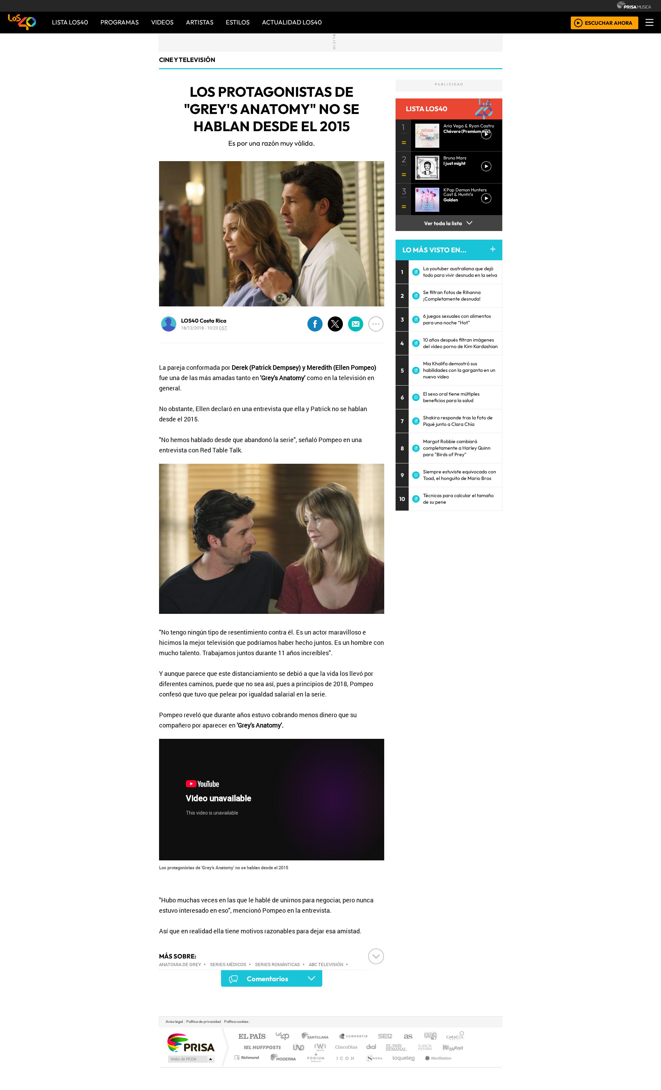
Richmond (247, 1066)
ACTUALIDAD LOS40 (292, 22)
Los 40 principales (285, 1037)
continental (371, 1047)
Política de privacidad (203, 1021)
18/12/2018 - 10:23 (204, 328)
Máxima (390, 1047)
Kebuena (456, 1047)
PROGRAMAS (120, 22)
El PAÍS (252, 1037)
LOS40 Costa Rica (204, 320)
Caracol (455, 1037)
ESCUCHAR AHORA (608, 22)
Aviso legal (174, 1021)
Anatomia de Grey (180, 964)
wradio (319, 1047)
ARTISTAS (199, 22)
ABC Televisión (326, 964)
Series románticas (277, 964)
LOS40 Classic (410, 1047)
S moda (372, 1066)
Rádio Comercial (465, 1066)
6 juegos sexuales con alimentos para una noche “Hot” (457, 319)
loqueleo (401, 1066)
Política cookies (236, 1021)
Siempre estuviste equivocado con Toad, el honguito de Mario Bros (459, 475)
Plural (314, 1066)
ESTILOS (238, 22)
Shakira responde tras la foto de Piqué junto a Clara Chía (458, 421)
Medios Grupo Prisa (190, 1059)
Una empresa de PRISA (191, 1042)
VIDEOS (162, 22)
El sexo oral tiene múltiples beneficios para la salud (451, 397)
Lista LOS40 (70, 22)
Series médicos (228, 964)
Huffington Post (261, 1047)
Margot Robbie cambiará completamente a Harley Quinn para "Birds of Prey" (457, 448)
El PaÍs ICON (344, 1066)
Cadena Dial (431, 1047)
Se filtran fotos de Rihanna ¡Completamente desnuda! (452, 295)
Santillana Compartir (353, 1037)
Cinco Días (345, 1047)
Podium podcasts (247, 1055)
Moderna (281, 1066)
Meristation (434, 1066)
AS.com (407, 1037)
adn (430, 1037)
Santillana (317, 1037)
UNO (299, 1047)
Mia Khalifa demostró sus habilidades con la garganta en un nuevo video (459, 370)
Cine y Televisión (187, 60)
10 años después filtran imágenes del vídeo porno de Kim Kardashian (460, 343)
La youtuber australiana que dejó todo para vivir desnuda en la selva (460, 271)
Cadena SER (385, 1037)
